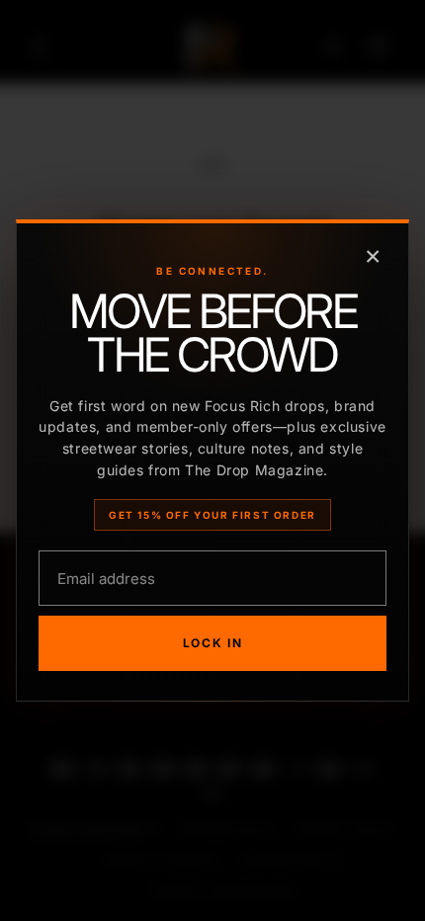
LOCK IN (213, 642)
